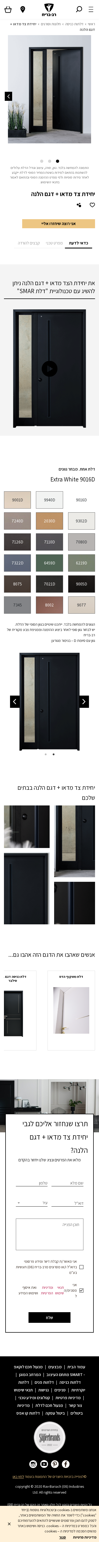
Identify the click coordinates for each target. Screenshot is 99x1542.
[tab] (78, 242)
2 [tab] (49, 161)
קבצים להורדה (29, 243)
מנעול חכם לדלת (49, 1405)
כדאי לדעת (78, 243)
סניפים (60, 1390)
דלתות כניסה (74, 24)
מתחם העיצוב (57, 1374)
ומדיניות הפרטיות (47, 1290)
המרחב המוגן (30, 1374)
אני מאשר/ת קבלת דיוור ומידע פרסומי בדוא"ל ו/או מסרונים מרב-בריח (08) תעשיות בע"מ (46, 1267)
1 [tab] (57, 161)
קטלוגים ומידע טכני (34, 1397)
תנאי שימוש (59, 1290)
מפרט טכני (54, 243)
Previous (84, 702)
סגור (62, 1537)
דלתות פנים (44, 1382)
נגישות (43, 1390)
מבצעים (55, 1367)
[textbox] (32, 1203)
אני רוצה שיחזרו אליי (58, 223)
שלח (49, 1317)
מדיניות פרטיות (68, 1397)
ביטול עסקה (55, 1413)
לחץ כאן (18, 1476)
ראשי (91, 24)
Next (8, 96)
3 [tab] (41, 161)
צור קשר (75, 1405)
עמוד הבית (76, 1367)
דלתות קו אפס (28, 1413)
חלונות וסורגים (51, 24)
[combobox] (32, 1203)
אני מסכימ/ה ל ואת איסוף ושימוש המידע (47, 1290)
